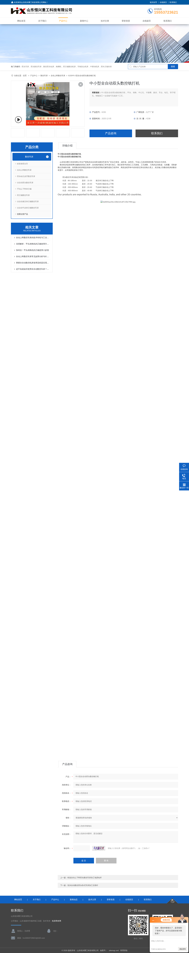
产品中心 (63, 21)
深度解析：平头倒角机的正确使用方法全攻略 (33, 244)
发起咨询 (182, 949)
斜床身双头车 (22, 164)
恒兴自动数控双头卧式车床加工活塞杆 (83, 885)
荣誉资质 (126, 21)
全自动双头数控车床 (25, 183)
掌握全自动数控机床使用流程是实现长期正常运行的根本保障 (33, 263)
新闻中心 (84, 21)
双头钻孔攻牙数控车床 (26, 176)
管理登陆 (123, 950)
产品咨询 (110, 133)
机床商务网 (56, 921)
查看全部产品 (22, 214)
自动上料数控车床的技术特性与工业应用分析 (33, 237)
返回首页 (153, 2)
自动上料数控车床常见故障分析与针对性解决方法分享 (33, 256)
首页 (25, 76)
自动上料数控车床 (58, 76)
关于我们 (42, 21)
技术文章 (105, 21)
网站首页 (21, 21)
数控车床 (44, 76)
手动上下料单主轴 (24, 189)
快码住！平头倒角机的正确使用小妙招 (32, 250)
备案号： (103, 950)
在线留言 (163, 2)
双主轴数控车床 (23, 195)
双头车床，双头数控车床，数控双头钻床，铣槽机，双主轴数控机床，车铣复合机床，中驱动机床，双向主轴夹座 (67, 67)
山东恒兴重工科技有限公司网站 (33, 2)
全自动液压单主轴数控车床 (28, 201)
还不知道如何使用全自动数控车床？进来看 (33, 269)
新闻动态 (74, 899)
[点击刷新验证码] (98, 848)
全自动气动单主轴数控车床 (28, 208)
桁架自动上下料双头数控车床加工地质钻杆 (85, 878)
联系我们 (173, 2)
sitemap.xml (114, 950)
